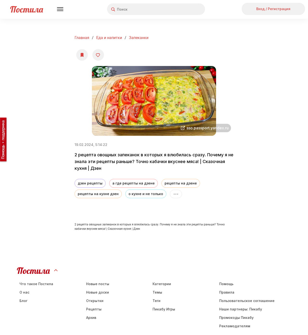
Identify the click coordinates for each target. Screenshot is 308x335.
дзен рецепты (90, 183)
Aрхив (91, 317)
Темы (157, 292)
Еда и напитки (109, 37)
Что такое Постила (36, 284)
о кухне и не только (145, 194)
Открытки (94, 301)
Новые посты (97, 284)
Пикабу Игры (164, 309)
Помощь (226, 284)
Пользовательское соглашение (247, 301)
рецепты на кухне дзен (98, 194)
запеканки (138, 37)
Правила (226, 292)
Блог (23, 301)
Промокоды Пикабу (236, 317)
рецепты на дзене (181, 183)
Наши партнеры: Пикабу (240, 309)
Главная (82, 37)
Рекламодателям (234, 326)
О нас (24, 292)
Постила (26, 9)
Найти (183, 9)
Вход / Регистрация (273, 9)
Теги (156, 301)
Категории (162, 284)
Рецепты (94, 309)
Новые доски (97, 292)
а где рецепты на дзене (133, 183)
